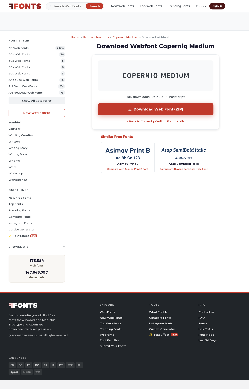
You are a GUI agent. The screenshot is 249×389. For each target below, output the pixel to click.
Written (14, 141)
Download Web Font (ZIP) (158, 109)
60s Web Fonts (19, 60)
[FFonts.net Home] (25, 6)
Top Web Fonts (151, 6)
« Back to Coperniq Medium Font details (155, 121)
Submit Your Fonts (113, 346)
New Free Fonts (20, 197)
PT (61, 365)
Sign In (217, 6)
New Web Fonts (122, 6)
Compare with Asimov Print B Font (127, 169)
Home (75, 37)
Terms (203, 323)
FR (45, 365)
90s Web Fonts (19, 73)
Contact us (206, 312)
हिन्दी (38, 372)
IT (53, 365)
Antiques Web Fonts (23, 80)
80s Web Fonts (19, 67)
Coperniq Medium (125, 37)
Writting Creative (21, 135)
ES (28, 365)
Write (13, 167)
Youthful (15, 122)
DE (20, 365)
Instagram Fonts (20, 223)
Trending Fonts (179, 6)
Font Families (109, 340)
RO (37, 365)
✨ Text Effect (22, 236)
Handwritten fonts (96, 37)
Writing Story (18, 148)
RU (79, 365)
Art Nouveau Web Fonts (26, 92)
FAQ (202, 317)
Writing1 (14, 160)
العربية (14, 372)
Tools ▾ (201, 6)
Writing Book (18, 154)
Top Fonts (16, 204)
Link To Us (206, 329)
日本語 (27, 372)
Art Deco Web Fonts (23, 86)
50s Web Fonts (19, 54)
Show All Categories (37, 100)
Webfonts (107, 334)
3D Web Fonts (19, 48)
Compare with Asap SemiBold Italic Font (184, 169)
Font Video (206, 334)
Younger (14, 129)
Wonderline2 (18, 179)
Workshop (16, 173)
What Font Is (158, 312)
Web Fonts (107, 312)
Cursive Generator (21, 229)
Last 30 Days (208, 340)
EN (12, 365)
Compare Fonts (20, 216)
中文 (70, 365)
